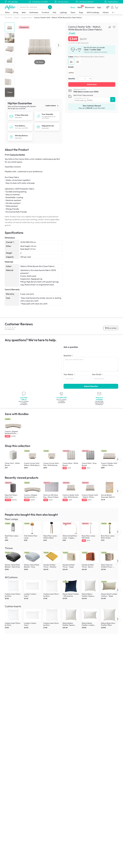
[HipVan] (10, 7)
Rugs (81, 12)
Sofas (7, 12)
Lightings (63, 12)
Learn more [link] (51, 105)
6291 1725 (61, 398)
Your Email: (97, 374)
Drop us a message (99, 399)
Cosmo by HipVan (17, 154)
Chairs (16, 17)
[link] (11, 116)
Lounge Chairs (26, 17)
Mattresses (33, 12)
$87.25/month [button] (83, 43)
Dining (15, 12)
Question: (68, 355)
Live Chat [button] (23, 399)
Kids (54, 12)
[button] (50, 7)
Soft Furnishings (93, 12)
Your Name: (69, 374)
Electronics (116, 12)
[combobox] (35, 7)
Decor (73, 12)
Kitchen (106, 12)
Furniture (45, 12)
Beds (24, 12)
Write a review (111, 328)
